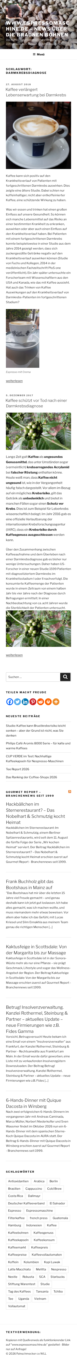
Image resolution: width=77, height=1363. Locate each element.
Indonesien (34, 1225)
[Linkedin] (25, 701)
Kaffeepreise (17, 1254)
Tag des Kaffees (19, 1291)
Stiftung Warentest (21, 1284)
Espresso (14, 1210)
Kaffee (52, 1225)
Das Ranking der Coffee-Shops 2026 (31, 777)
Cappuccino (33, 1188)
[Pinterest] (32, 701)
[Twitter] (17, 701)
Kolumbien (31, 1262)
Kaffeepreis (39, 1247)
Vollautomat (16, 1306)
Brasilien (14, 1188)
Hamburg (14, 1225)
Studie (45, 1284)
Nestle (12, 1277)
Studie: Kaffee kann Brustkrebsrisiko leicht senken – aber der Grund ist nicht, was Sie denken (36, 730)
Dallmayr (34, 1196)
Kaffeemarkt (17, 1247)
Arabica (39, 1181)
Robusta (28, 1277)
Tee (10, 1299)
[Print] (48, 701)
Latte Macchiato (19, 1269)
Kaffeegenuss (44, 1233)
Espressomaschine (39, 1210)
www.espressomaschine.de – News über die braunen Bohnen (38, 29)
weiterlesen (14, 381)
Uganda (23, 1299)
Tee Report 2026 (17, 769)
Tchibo (58, 1291)
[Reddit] (40, 701)
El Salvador (57, 1203)
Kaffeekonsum (44, 1240)
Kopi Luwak (52, 1262)
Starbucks (58, 1277)
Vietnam (40, 1299)
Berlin (54, 1181)
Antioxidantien (18, 1181)
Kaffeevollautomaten (47, 1254)
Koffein (13, 1262)
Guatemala (60, 1218)
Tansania (42, 1291)
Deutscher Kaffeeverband (26, 1203)
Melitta (41, 1269)
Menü (40, 54)
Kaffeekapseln (18, 1240)
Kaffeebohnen (18, 1233)
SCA (42, 1277)
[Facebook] (9, 701)
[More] (56, 701)
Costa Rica (15, 1196)
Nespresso (58, 1269)
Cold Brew (54, 1188)
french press (39, 1218)
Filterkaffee (16, 1218)
